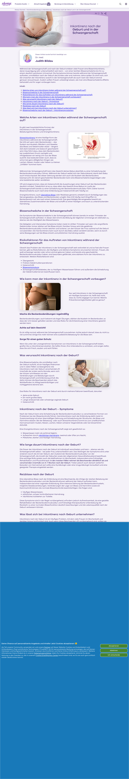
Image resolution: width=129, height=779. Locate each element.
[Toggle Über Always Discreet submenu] (98, 4)
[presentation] (99, 13)
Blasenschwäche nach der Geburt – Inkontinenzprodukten (48, 110)
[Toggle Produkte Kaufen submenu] (29, 4)
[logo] (6, 4)
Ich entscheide (114, 655)
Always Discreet (20, 10)
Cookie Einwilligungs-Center (47, 655)
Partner (47, 647)
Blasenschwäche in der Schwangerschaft (41, 92)
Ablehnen (114, 650)
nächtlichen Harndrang (49, 435)
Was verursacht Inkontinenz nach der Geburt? (43, 99)
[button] (126, 4)
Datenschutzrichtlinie (42, 653)
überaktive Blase (48, 195)
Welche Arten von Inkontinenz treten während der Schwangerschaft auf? (54, 90)
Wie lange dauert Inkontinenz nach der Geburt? (43, 103)
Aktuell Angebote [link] (40, 4)
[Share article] (105, 13)
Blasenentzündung (31, 267)
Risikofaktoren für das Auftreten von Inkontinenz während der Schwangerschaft (57, 94)
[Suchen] (121, 4)
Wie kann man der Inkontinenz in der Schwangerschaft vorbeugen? (52, 97)
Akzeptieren (114, 646)
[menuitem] (22, 4)
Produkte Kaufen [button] (21, 4)
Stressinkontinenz (27, 137)
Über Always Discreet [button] (88, 4)
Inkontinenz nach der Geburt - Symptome (41, 101)
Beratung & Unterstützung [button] (63, 4)
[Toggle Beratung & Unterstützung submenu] (75, 4)
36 (96, 13)
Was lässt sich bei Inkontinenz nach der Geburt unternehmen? (50, 108)
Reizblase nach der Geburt (34, 106)
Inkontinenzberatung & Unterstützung (39, 10)
